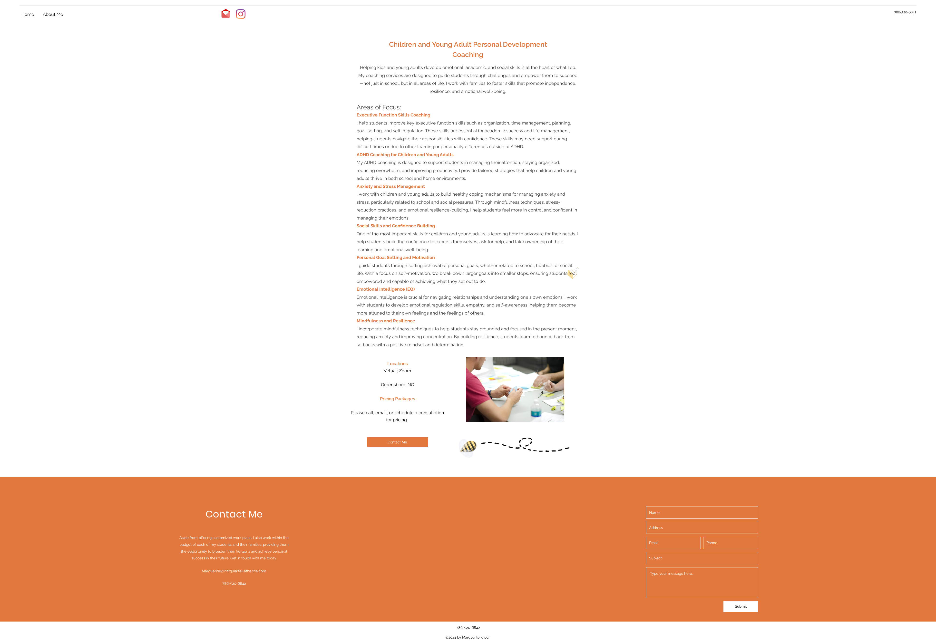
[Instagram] (240, 14)
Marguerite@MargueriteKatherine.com (234, 571)
